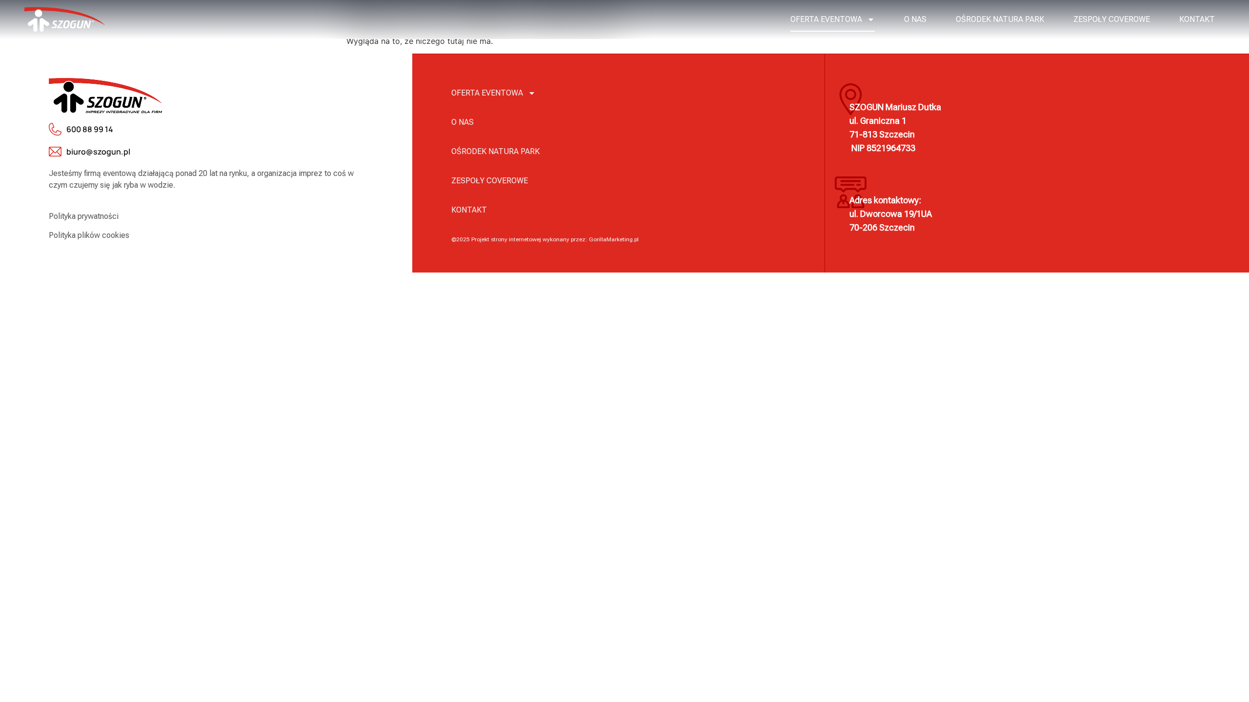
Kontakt (1197, 19)
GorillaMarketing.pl (614, 239)
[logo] (64, 19)
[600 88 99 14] (55, 129)
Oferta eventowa (826, 19)
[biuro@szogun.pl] (55, 151)
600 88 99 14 (89, 129)
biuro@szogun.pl (98, 151)
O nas (915, 19)
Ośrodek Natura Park (1000, 19)
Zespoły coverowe (1111, 19)
